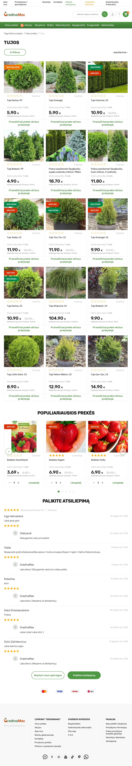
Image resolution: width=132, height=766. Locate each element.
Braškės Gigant (56, 460)
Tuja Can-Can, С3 (99, 374)
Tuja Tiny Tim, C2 (57, 237)
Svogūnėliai (93, 25)
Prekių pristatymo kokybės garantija (114, 732)
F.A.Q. (70, 735)
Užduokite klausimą (89, 3)
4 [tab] (70, 492)
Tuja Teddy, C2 (14, 237)
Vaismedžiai (107, 25)
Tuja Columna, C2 (99, 100)
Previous (9, 451)
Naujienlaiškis (74, 724)
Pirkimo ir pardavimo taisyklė (48, 746)
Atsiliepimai (111, 741)
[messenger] (45, 757)
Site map (72, 731)
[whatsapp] (86, 757)
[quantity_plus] (18, 483)
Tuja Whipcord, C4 (58, 306)
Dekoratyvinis (63, 25)
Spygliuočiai (78, 25)
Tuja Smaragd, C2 (99, 237)
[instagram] (59, 757)
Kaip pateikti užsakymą (116, 724)
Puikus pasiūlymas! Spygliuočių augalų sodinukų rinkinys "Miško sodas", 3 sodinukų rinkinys (65, 170)
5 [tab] (74, 492)
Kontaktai (58, 2)
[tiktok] (72, 757)
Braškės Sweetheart (17, 460)
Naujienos (40, 25)
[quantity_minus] (10, 483)
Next (123, 451)
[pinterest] (79, 757)
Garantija (46, 2)
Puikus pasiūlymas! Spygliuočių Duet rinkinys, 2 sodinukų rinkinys (106, 170)
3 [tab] (66, 492)
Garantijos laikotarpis (115, 737)
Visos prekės (11, 25)
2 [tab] (62, 492)
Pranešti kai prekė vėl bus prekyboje (24, 123)
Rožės (50, 25)
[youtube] (66, 757)
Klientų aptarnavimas (44, 735)
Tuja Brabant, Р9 (15, 169)
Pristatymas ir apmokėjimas (21, 3)
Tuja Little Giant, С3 (17, 374)
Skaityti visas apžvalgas (48, 675)
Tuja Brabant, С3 (99, 306)
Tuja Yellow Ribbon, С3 (60, 374)
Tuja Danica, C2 (14, 306)
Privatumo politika (43, 742)
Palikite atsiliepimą (70, 3)
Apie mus (5, 3)
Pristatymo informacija (116, 727)
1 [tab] (59, 492)
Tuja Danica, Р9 (14, 100)
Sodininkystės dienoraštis (80, 727)
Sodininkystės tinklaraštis (112, 3)
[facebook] (52, 757)
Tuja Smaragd (56, 100)
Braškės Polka (98, 460)
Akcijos (28, 25)
